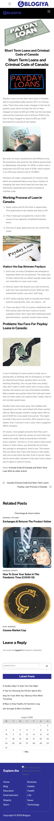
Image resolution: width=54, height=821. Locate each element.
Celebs (31, 786)
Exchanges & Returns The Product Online (27, 521)
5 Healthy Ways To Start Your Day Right (20, 686)
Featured (15, 518)
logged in (19, 650)
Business (6, 518)
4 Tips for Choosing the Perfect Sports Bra (22, 691)
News (30, 800)
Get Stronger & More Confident (17, 709)
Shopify (14, 571)
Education (8, 790)
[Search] (47, 666)
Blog (5, 627)
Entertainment (10, 795)
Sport (6, 804)
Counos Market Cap (14, 630)
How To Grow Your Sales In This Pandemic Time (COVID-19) (21, 576)
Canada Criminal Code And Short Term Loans (28, 483)
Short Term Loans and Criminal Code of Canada (27, 52)
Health (30, 790)
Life (29, 795)
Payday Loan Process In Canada (32, 487)
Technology (33, 804)
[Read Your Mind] (12, 14)
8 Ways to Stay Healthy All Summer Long (21, 704)
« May (26, 752)
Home (6, 782)
